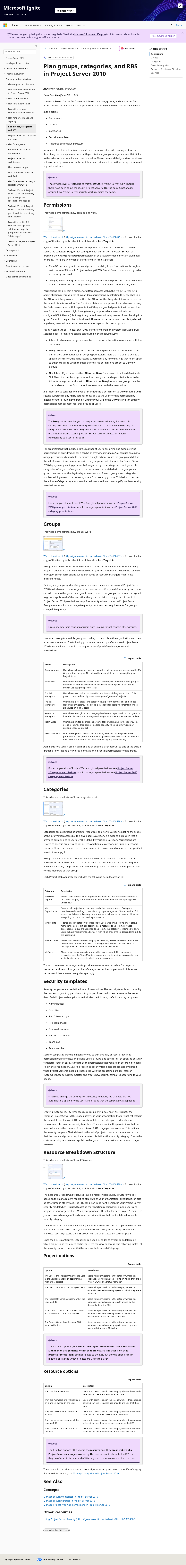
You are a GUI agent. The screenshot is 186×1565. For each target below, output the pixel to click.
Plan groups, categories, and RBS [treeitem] (20, 128)
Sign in (179, 25)
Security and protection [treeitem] (17, 266)
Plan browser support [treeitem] (18, 167)
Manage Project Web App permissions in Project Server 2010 (76, 1504)
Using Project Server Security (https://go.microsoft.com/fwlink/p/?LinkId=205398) (88, 1519)
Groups (154, 57)
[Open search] (172, 25)
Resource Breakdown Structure (166, 69)
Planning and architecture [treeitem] (21, 84)
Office (54, 48)
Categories (156, 61)
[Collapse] (36, 46)
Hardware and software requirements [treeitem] (19, 151)
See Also (155, 72)
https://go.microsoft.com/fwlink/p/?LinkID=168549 (92, 237)
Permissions (157, 54)
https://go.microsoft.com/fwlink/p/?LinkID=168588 (92, 821)
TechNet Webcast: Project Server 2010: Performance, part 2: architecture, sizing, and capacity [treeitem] (21, 211)
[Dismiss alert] (180, 5)
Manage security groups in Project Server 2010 (69, 1500)
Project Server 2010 (69, 48)
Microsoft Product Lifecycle (90, 34)
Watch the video (52, 237)
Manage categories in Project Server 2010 (96, 1473)
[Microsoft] (5, 25)
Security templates (160, 65)
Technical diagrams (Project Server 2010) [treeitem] (21, 243)
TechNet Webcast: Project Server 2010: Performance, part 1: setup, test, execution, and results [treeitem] (21, 195)
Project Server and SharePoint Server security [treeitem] (21, 111)
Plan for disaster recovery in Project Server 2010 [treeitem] (21, 183)
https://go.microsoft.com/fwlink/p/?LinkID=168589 (92, 1184)
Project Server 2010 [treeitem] (15, 58)
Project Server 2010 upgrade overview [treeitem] (22, 137)
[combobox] (19, 51)
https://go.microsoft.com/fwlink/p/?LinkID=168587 (92, 556)
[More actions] (140, 48)
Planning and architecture (95, 48)
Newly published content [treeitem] (18, 63)
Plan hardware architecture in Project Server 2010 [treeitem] (21, 91)
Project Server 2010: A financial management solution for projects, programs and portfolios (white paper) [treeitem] (20, 229)
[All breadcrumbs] (46, 48)
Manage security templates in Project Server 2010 (70, 1496)
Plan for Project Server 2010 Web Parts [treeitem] (21, 174)
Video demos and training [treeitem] (18, 276)
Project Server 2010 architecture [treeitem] (17, 160)
